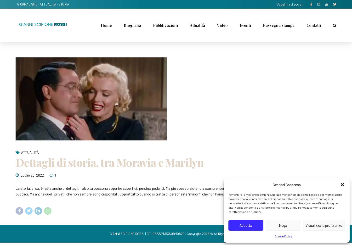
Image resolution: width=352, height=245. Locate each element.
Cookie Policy (283, 236)
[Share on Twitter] (29, 211)
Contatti (314, 25)
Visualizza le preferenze (324, 225)
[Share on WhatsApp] (48, 211)
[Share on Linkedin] (38, 211)
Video (222, 25)
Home (106, 25)
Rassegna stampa (279, 25)
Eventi (245, 25)
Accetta (245, 225)
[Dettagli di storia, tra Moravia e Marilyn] (176, 98)
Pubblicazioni (165, 25)
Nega (283, 225)
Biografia (132, 25)
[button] (342, 184)
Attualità (197, 25)
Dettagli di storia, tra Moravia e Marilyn (110, 162)
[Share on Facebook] (19, 211)
